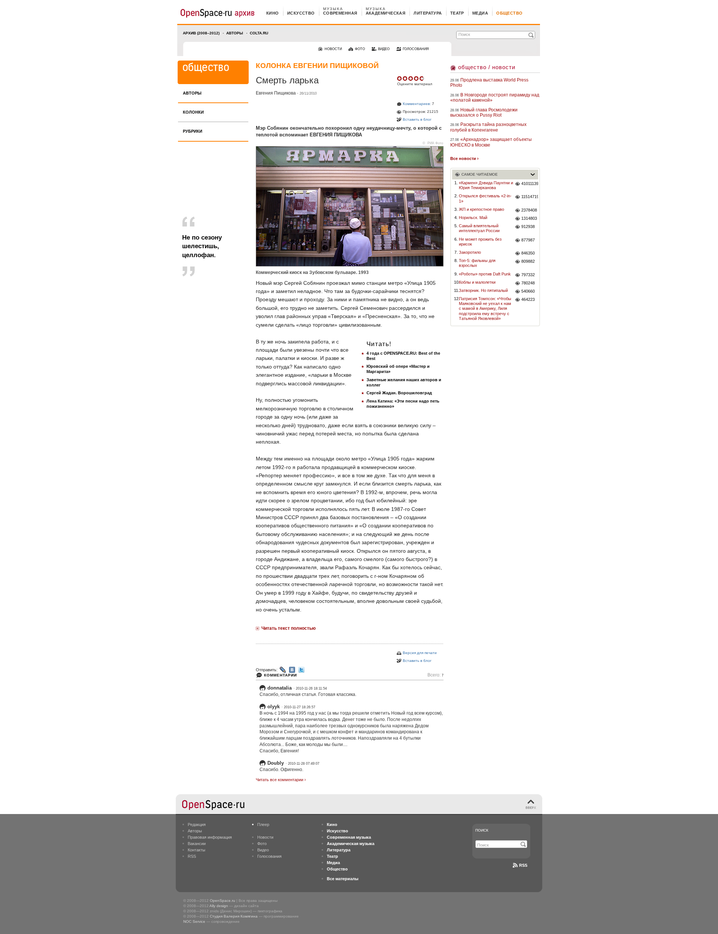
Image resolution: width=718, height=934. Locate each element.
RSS (192, 856)
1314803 (529, 218)
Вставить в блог (417, 119)
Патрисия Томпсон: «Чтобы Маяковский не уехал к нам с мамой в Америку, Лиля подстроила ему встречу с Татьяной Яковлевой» (485, 308)
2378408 (529, 210)
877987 (528, 240)
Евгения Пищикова (276, 93)
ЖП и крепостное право (481, 209)
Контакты (196, 850)
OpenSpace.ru (222, 900)
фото (360, 49)
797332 (528, 274)
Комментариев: (417, 104)
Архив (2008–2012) (201, 33)
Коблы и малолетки (477, 282)
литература (428, 13)
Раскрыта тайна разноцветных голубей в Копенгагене (488, 127)
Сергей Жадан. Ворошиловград (399, 393)
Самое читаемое (479, 174)
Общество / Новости (486, 67)
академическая (386, 13)
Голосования (269, 856)
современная (340, 13)
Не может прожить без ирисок (480, 241)
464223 (528, 299)
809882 (528, 261)
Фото (262, 843)
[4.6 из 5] (400, 78)
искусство (301, 13)
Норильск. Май (473, 217)
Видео (263, 850)
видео (384, 49)
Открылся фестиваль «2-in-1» (485, 198)
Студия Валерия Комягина (234, 916)
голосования (416, 49)
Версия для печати (420, 653)
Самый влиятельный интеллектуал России (479, 228)
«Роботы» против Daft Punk (485, 274)
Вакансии (197, 843)
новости (333, 49)
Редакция (197, 824)
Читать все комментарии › (281, 779)
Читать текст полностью (288, 628)
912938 (528, 226)
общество (509, 13)
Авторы (234, 33)
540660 (528, 291)
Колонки (193, 112)
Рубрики (192, 131)
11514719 (529, 196)
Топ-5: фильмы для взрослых (477, 263)
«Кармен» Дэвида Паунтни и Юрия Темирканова (486, 185)
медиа (480, 13)
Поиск (481, 830)
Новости (265, 837)
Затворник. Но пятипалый (483, 290)
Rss (523, 865)
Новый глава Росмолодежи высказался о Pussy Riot (484, 112)
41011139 (529, 183)
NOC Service (194, 921)
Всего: (435, 675)
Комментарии (280, 675)
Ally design (218, 906)
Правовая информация (210, 837)
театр (457, 13)
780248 (528, 283)
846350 (528, 253)
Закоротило (470, 252)
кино (272, 13)
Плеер (263, 824)
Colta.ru (259, 33)
